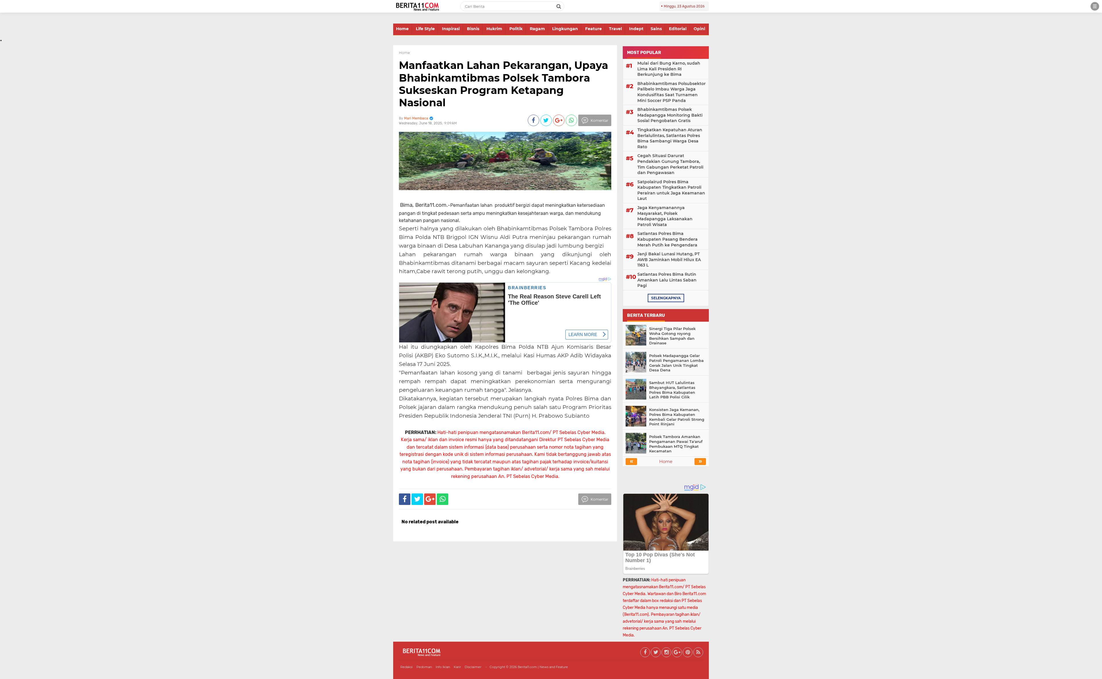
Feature (593, 28)
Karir (457, 667)
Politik (516, 28)
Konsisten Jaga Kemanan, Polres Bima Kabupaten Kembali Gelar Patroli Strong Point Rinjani (676, 417)
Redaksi (406, 667)
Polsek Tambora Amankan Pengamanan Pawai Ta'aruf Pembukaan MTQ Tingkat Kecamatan (676, 444)
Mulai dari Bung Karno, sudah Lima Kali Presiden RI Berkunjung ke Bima (668, 69)
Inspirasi (451, 28)
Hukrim (494, 28)
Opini (699, 28)
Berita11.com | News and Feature (543, 667)
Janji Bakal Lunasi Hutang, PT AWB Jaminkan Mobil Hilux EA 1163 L (669, 259)
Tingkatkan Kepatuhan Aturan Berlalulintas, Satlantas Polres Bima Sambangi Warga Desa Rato (669, 138)
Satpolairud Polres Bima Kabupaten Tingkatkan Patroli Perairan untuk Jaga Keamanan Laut (671, 190)
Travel (615, 28)
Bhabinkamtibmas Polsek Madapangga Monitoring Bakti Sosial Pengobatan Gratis (670, 115)
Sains (656, 28)
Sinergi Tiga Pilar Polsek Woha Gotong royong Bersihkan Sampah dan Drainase (672, 336)
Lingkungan (565, 28)
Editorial (677, 28)
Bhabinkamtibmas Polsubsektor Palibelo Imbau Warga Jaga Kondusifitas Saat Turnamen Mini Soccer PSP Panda (671, 92)
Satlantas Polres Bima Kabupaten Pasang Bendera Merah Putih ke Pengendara (667, 239)
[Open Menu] (1095, 6)
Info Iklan (443, 667)
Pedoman (424, 667)
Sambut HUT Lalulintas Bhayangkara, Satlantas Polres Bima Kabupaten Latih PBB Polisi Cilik (672, 390)
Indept (636, 28)
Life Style (425, 28)
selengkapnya (666, 298)
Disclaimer (473, 667)
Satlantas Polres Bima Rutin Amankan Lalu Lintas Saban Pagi (666, 280)
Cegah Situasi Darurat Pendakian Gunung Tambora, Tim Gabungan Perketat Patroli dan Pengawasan (670, 164)
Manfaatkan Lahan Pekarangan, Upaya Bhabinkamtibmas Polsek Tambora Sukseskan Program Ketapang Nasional (503, 84)
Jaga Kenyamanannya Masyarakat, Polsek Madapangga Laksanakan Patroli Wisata (664, 216)
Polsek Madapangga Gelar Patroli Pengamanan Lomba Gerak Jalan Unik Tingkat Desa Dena (676, 363)
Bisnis (473, 28)
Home (402, 28)
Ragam (537, 28)
